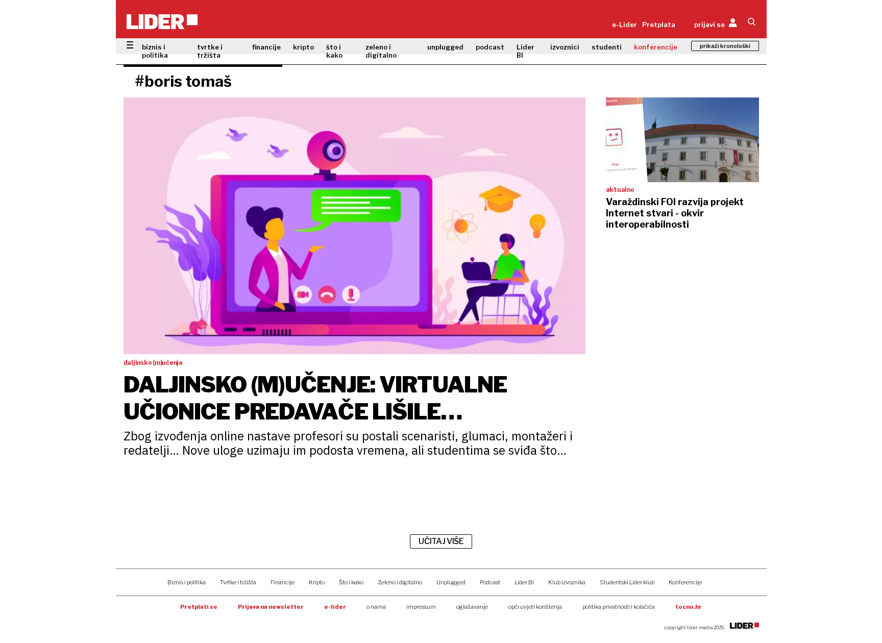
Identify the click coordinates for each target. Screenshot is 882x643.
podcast (490, 47)
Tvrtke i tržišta (238, 582)
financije (266, 47)
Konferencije (685, 582)
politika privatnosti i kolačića (618, 606)
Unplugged (450, 582)
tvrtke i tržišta (210, 51)
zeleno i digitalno (381, 51)
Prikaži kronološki (725, 46)
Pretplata (658, 24)
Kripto (317, 582)
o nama (376, 606)
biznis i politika (155, 51)
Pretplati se (198, 606)
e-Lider (624, 24)
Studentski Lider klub (627, 582)
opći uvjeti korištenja (535, 606)
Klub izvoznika (566, 582)
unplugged (445, 47)
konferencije (655, 47)
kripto (303, 47)
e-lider (335, 606)
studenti (607, 47)
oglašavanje (472, 606)
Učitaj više (441, 541)
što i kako (334, 51)
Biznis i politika (186, 582)
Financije (283, 582)
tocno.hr (688, 606)
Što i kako (351, 582)
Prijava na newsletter (271, 606)
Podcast (490, 582)
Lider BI (525, 51)
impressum (421, 606)
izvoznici (564, 47)
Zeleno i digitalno (400, 582)
